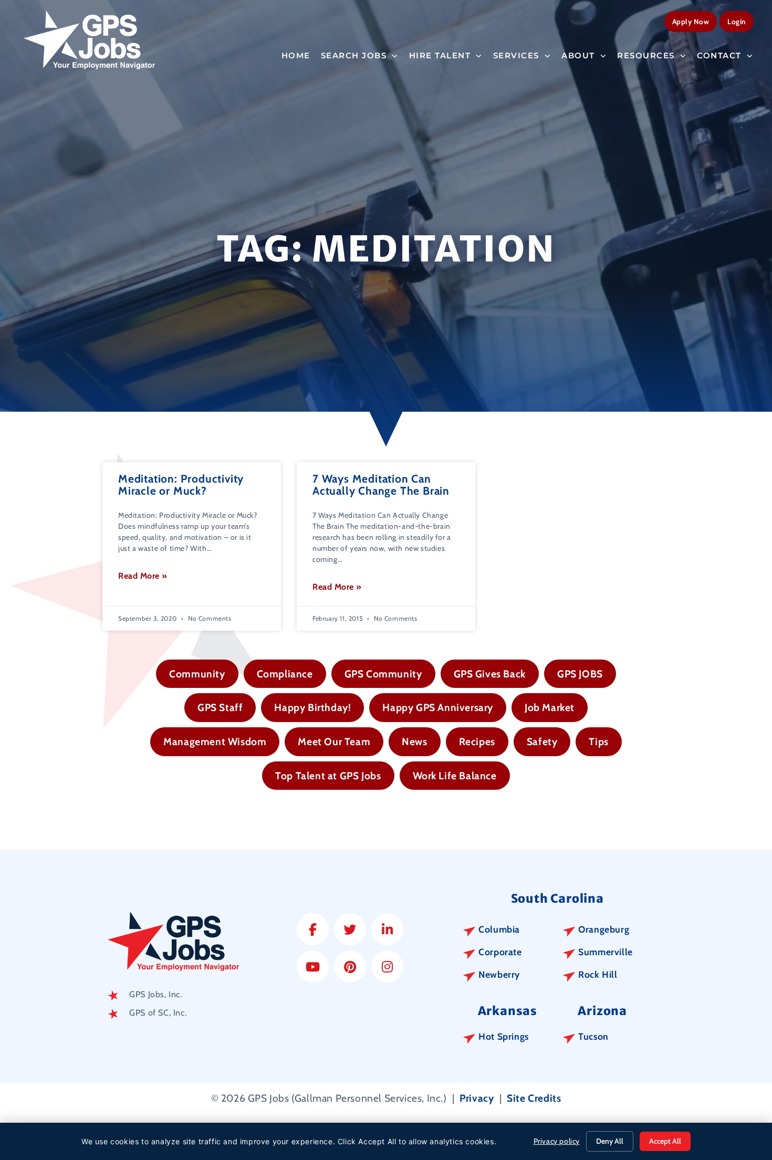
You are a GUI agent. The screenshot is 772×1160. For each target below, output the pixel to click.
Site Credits (534, 1098)
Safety (542, 741)
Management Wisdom (214, 741)
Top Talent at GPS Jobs (328, 775)
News (414, 741)
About (578, 55)
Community (197, 673)
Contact (719, 55)
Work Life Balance (455, 775)
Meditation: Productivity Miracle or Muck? (181, 484)
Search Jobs (354, 55)
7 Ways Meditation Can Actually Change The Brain (381, 484)
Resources (646, 55)
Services (516, 55)
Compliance (285, 673)
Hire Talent (440, 55)
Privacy (477, 1098)
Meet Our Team (334, 741)
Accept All (665, 1141)
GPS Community (383, 673)
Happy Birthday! (312, 707)
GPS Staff (220, 707)
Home (295, 55)
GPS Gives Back (490, 673)
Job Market (550, 707)
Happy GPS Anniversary (437, 707)
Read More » (143, 576)
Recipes (477, 741)
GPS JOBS (580, 673)
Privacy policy (557, 1141)
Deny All (609, 1141)
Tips (598, 741)
